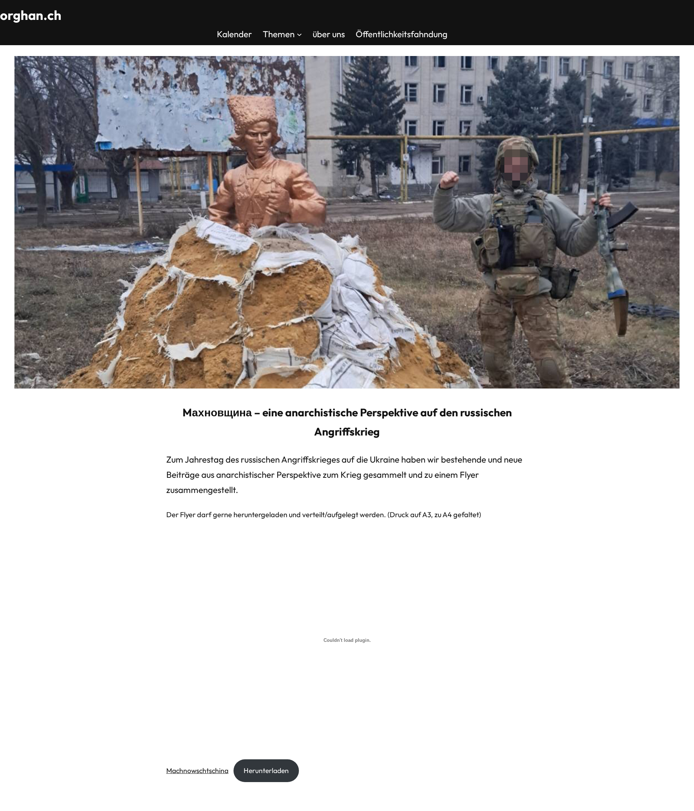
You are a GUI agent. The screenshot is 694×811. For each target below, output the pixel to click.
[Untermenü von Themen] (299, 34)
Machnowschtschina (197, 770)
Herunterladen (266, 770)
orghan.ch (30, 15)
